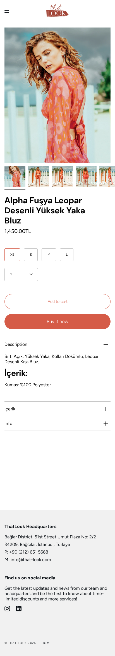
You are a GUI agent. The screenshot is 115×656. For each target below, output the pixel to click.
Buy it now (57, 321)
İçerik (9, 409)
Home (46, 643)
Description (15, 344)
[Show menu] (8, 10)
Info (8, 423)
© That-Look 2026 (20, 643)
